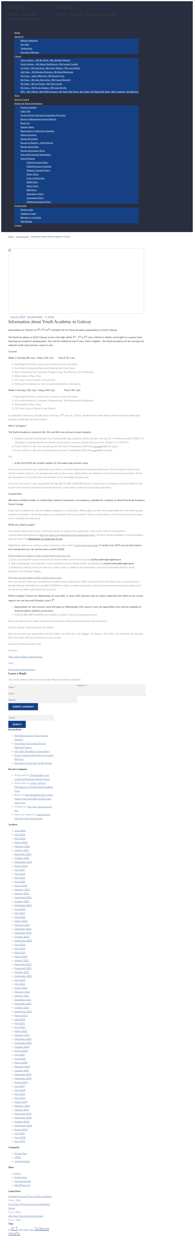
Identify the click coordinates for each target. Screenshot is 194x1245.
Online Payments (28, 135)
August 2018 (21, 1129)
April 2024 (19, 917)
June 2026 (19, 830)
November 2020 (23, 1043)
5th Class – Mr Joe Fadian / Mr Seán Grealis (41, 84)
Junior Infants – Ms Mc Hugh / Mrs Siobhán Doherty (45, 60)
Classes (17, 56)
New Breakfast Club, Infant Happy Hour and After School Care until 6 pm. (33, 799)
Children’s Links (28, 213)
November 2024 (23, 897)
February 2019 (22, 1106)
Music (32, 1229)
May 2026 (19, 834)
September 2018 (23, 1125)
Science (42, 1229)
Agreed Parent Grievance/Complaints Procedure (43, 115)
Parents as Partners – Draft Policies (36, 143)
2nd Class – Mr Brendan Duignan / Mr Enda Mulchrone (46, 72)
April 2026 (19, 838)
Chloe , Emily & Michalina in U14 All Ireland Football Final (33, 787)
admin (51, 317)
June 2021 (19, 1019)
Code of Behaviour (36, 178)
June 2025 (19, 874)
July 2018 (19, 1133)
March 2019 (20, 1102)
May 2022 (19, 984)
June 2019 (19, 1090)
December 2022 (22, 964)
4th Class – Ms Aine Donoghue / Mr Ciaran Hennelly (45, 80)
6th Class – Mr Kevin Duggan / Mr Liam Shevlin (43, 88)
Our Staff (24, 44)
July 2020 (19, 1055)
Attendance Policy (35, 194)
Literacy (26, 1229)
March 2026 (20, 842)
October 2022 (21, 972)
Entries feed (20, 1177)
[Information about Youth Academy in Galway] (76, 313)
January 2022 (21, 996)
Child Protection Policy (37, 162)
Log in (17, 1173)
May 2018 (19, 1141)
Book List (25, 123)
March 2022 (20, 988)
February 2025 (22, 889)
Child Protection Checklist (39, 166)
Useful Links (20, 206)
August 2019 (21, 1082)
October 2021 (21, 1007)
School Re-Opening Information (35, 154)
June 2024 (19, 909)
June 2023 (19, 945)
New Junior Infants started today (25, 657)
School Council (21, 99)
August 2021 (21, 1015)
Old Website (26, 221)
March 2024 (20, 921)
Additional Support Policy (39, 202)
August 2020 (21, 1051)
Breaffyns (17, 6)
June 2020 (19, 1059)
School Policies (27, 158)
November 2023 (23, 933)
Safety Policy (33, 174)
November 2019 (23, 1078)
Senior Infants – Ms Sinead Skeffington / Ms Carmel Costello (49, 64)
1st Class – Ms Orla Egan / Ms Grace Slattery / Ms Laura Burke (50, 68)
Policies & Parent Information (28, 103)
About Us (18, 36)
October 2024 (21, 901)
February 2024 (22, 925)
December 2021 (22, 1000)
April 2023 (19, 952)
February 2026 (22, 846)
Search (17, 724)
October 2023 (21, 937)
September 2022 (23, 976)
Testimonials (26, 48)
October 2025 (21, 858)
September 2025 (23, 862)
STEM (17, 1157)
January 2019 (21, 1110)
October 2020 (21, 1047)
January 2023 (21, 960)
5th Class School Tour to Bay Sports (33, 763)
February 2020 (22, 1066)
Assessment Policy (35, 198)
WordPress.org (22, 1185)
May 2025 (19, 878)
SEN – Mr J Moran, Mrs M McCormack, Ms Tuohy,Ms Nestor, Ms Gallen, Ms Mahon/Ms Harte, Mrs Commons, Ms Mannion (79, 91)
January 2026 (21, 850)
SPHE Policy (32, 182)
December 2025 (22, 854)
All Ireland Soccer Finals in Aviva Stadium (30, 1196)
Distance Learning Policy (38, 170)
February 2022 (22, 992)
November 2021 (23, 1004)
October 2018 (21, 1121)
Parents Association (29, 147)
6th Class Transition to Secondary (32, 751)
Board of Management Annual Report (38, 119)
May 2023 (19, 948)
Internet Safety (27, 127)
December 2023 (22, 929)
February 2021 (22, 1035)
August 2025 (21, 866)
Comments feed (22, 1181)
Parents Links (26, 209)
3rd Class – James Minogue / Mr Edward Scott (42, 76)
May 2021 (19, 1023)
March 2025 (20, 886)
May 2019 (19, 1094)
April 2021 (19, 1027)
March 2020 (20, 1063)
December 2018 (22, 1114)
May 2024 (19, 913)
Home (17, 32)
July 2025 (19, 870)
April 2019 (19, 1098)
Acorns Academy (28, 107)
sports (14, 1233)
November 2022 (23, 968)
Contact (18, 225)
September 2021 (23, 1011)
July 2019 (19, 1086)
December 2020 (22, 1039)
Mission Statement (29, 40)
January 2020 (21, 1070)
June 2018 (19, 1137)
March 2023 (20, 956)
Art (9, 1229)
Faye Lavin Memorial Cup (21, 669)
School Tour (20, 1153)
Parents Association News (32, 150)
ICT (14, 1229)
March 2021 (20, 1031)
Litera (21, 1229)
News (17, 95)
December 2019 (22, 1074)
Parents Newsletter (29, 139)
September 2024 (23, 905)
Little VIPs (25, 111)
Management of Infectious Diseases (37, 131)
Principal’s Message (29, 52)
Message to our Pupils (30, 217)
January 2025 (21, 893)
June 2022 (19, 980)
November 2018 (23, 1118)
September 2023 (23, 941)
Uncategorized (34, 317)
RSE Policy (32, 190)
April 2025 (19, 882)
